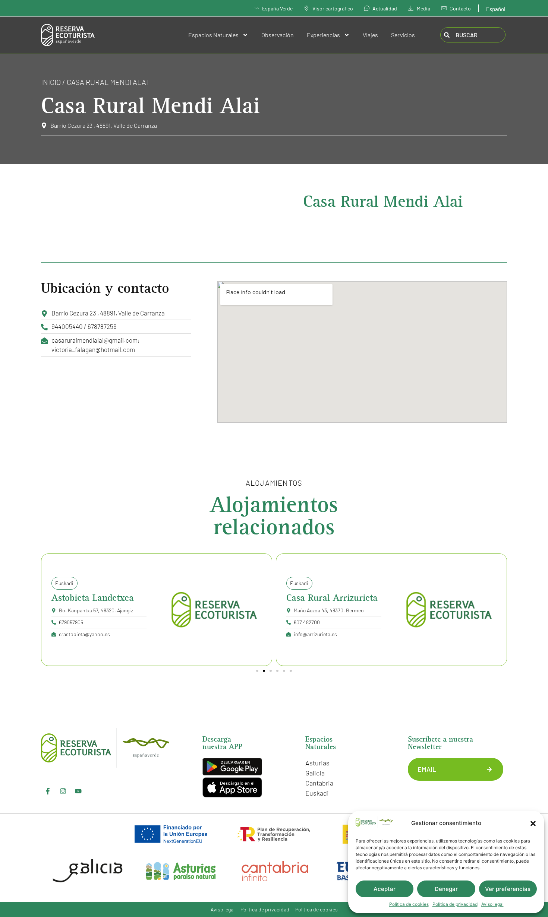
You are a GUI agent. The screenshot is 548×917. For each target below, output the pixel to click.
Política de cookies (409, 904)
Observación (277, 34)
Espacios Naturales (213, 34)
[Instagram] (63, 791)
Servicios (403, 34)
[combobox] (473, 34)
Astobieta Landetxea (92, 597)
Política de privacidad (455, 904)
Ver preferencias (507, 888)
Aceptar (385, 888)
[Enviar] (489, 769)
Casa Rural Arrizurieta (332, 597)
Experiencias (323, 34)
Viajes (370, 34)
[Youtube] (78, 791)
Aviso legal (492, 904)
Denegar (446, 888)
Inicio (51, 81)
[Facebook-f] (47, 791)
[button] (533, 823)
